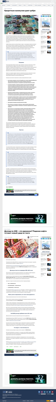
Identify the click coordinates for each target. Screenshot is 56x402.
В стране (44, 5)
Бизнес (25, 5)
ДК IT (52, 5)
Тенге (7, 346)
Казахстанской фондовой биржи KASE (16, 265)
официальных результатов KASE (15, 320)
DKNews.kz (21, 263)
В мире (49, 5)
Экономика (3, 5)
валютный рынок (16, 346)
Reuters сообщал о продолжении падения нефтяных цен (23, 305)
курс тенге (11, 346)
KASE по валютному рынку (16, 289)
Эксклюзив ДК (14, 5)
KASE (20, 346)
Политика (8, 5)
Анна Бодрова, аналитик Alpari (34, 236)
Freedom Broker (30, 5)
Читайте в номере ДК (38, 5)
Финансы (20, 5)
